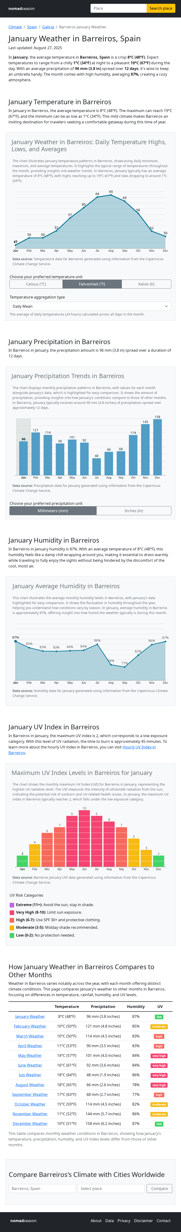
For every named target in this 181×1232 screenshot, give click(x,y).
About (96, 1220)
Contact (164, 1220)
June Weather (30, 1065)
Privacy (124, 1220)
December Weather (30, 1123)
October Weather (30, 1104)
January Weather (30, 1016)
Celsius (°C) (36, 284)
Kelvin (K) (146, 284)
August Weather (30, 1084)
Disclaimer (143, 1220)
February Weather (30, 1026)
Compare (159, 1188)
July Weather (30, 1074)
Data (109, 1220)
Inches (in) (134, 510)
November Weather (30, 1113)
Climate (15, 27)
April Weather (30, 1045)
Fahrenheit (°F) (92, 284)
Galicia (48, 27)
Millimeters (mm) (53, 510)
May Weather (30, 1055)
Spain (32, 27)
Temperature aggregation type (37, 297)
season (21, 8)
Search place (161, 8)
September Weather (30, 1094)
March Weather (30, 1036)
